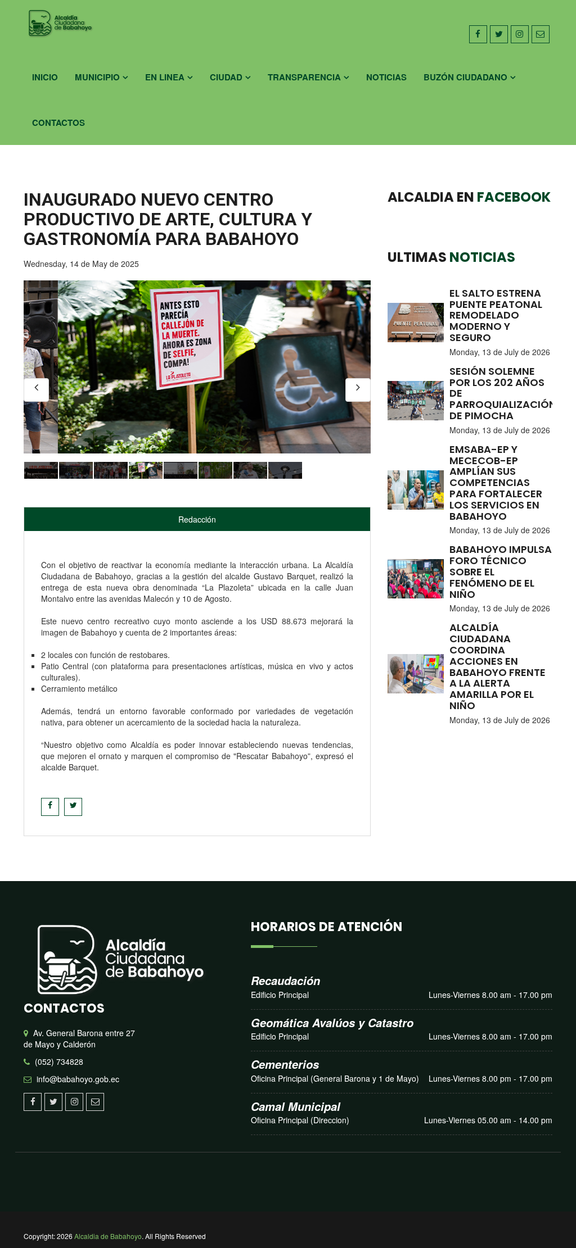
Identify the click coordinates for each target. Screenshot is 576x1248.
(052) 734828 (59, 1061)
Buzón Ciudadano (465, 77)
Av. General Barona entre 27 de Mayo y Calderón (79, 1038)
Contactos (58, 122)
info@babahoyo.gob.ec (78, 1078)
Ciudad (226, 77)
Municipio (97, 77)
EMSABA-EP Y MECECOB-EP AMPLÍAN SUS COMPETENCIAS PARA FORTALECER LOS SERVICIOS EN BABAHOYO (495, 482)
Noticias (386, 77)
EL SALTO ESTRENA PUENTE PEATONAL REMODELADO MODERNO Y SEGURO (495, 315)
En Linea (164, 77)
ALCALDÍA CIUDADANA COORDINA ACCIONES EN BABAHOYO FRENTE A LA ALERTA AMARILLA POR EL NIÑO (497, 666)
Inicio (45, 77)
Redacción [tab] (197, 519)
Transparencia (304, 77)
